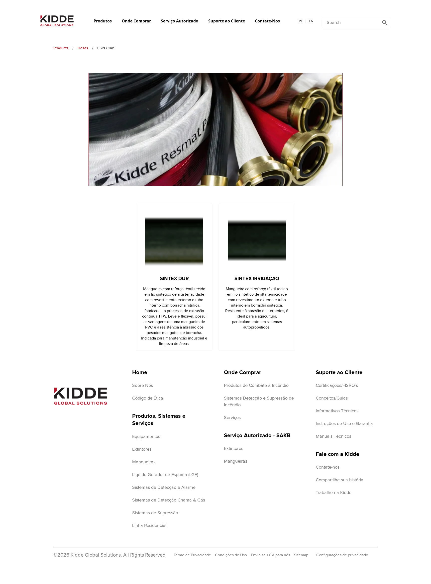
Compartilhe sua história (339, 480)
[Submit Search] (384, 22)
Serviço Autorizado (179, 20)
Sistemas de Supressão (155, 513)
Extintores (141, 449)
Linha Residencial (149, 525)
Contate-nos (327, 467)
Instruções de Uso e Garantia (344, 423)
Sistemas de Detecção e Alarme (164, 487)
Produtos (103, 20)
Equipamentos (146, 436)
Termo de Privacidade (192, 555)
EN (311, 20)
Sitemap (301, 555)
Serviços (232, 418)
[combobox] (350, 22)
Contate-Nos (267, 20)
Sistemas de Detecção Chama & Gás (168, 500)
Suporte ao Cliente (226, 20)
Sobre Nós (142, 385)
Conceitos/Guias (332, 398)
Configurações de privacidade (342, 555)
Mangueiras (143, 462)
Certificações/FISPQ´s (337, 385)
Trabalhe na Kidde (333, 493)
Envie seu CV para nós (270, 555)
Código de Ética (147, 398)
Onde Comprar (136, 20)
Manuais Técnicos (333, 436)
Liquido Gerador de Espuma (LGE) (165, 475)
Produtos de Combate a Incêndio (256, 385)
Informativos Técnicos (337, 411)
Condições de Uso (231, 555)
